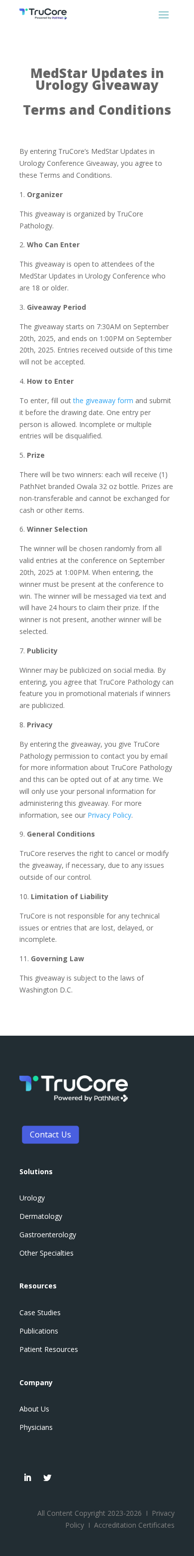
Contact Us (50, 1134)
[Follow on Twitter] (47, 1477)
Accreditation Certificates (134, 1525)
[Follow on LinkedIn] (27, 1477)
